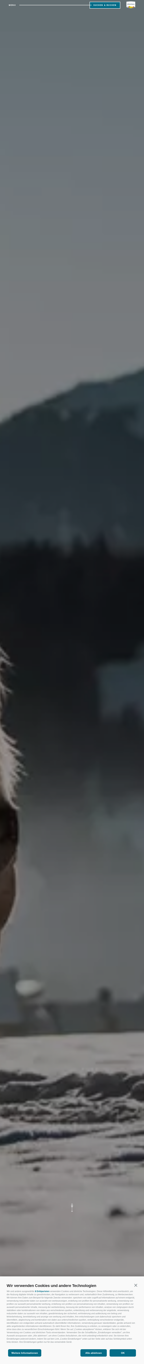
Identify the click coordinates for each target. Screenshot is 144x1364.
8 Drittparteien (42, 1291)
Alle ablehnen (93, 1353)
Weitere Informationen (24, 1353)
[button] (135, 1285)
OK (123, 1353)
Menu (12, 5)
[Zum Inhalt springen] (72, 1207)
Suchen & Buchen (105, 5)
